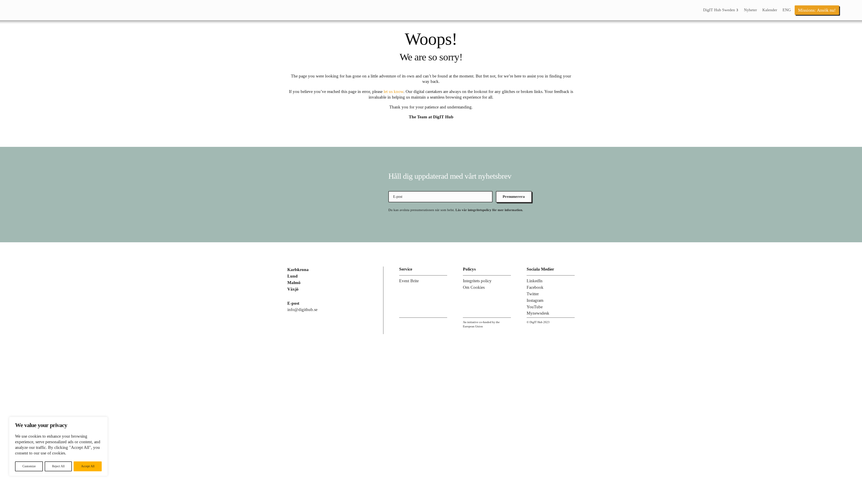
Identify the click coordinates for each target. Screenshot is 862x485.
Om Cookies (474, 287)
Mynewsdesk (538, 313)
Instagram (535, 300)
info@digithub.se (302, 309)
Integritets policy (477, 280)
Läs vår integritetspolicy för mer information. (489, 210)
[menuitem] (720, 10)
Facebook (535, 287)
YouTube (535, 306)
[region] (58, 446)
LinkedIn (535, 280)
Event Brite (409, 280)
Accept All (88, 466)
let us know (393, 91)
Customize (29, 466)
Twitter (533, 293)
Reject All (58, 466)
